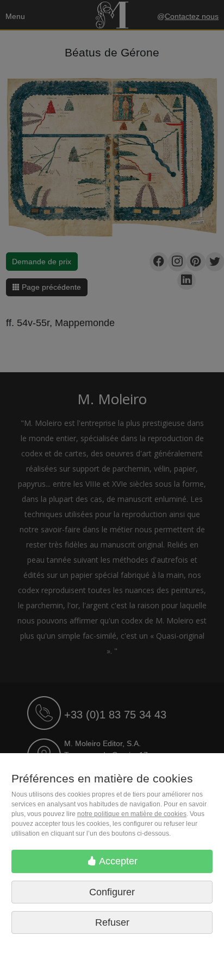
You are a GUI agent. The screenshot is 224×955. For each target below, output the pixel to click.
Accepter (117, 861)
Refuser (112, 922)
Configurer (112, 892)
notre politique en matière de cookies (131, 814)
